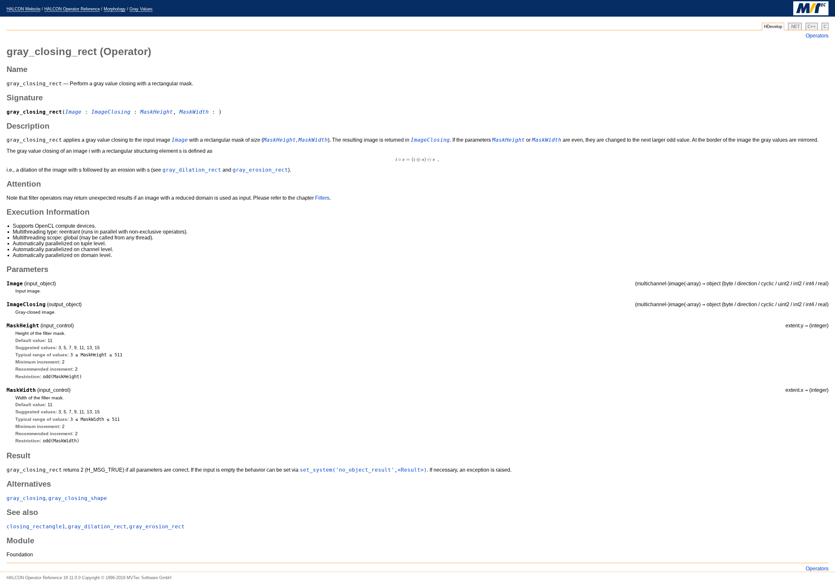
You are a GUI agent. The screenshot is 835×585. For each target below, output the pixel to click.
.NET (795, 26)
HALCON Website (23, 9)
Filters (322, 198)
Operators (817, 35)
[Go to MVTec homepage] (810, 13)
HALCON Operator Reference (72, 9)
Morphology (115, 9)
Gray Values (141, 9)
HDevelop (773, 26)
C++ (812, 26)
